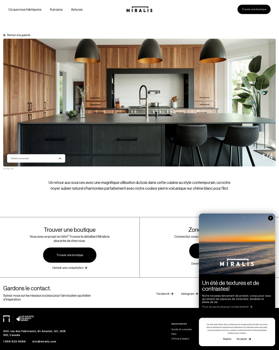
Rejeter (227, 338)
